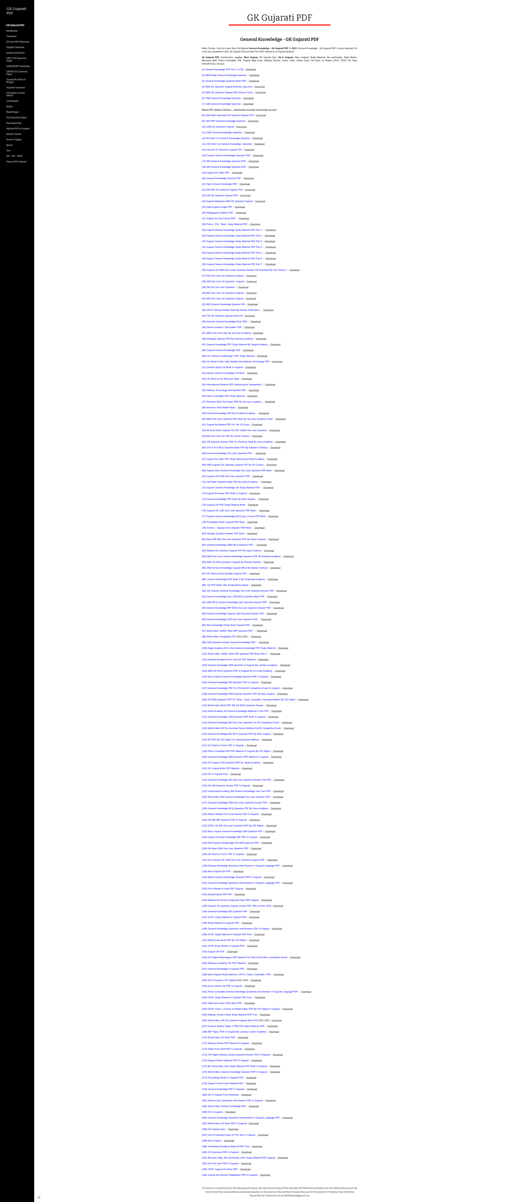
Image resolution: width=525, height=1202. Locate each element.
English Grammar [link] (15, 47)
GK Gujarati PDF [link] (15, 25)
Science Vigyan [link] (14, 139)
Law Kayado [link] (12, 101)
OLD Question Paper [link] (16, 117)
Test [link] (8, 150)
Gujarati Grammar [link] (15, 87)
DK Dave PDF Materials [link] (17, 41)
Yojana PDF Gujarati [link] (16, 161)
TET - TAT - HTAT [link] (14, 156)
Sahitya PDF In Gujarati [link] (18, 128)
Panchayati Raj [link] (13, 123)
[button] (521, 4)
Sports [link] (9, 145)
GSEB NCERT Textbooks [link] (18, 66)
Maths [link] (9, 106)
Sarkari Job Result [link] (15, 53)
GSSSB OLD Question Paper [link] (17, 72)
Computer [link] (11, 36)
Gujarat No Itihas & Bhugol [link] (16, 80)
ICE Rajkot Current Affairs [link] (15, 94)
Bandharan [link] (12, 31)
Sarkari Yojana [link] (13, 134)
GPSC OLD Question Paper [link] (16, 59)
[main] (280, 19)
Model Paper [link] (12, 112)
